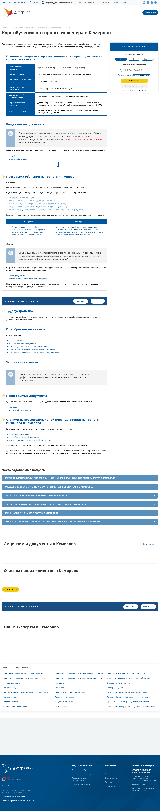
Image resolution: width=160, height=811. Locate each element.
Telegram (135, 790)
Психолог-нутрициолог (65, 697)
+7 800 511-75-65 (106, 3)
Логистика (59, 687)
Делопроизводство (115, 687)
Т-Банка (144, 90)
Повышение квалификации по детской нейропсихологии (131, 706)
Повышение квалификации (82, 774)
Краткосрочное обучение (81, 770)
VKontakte (136, 788)
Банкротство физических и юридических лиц (126, 673)
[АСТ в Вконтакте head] (145, 2)
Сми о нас (108, 774)
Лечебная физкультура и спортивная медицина (127, 697)
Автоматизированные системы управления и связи (25, 692)
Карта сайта (6, 786)
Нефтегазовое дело (11, 687)
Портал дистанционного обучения (15, 2)
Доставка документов (113, 786)
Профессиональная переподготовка (79, 779)
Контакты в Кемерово (143, 765)
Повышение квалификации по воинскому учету (23, 673)
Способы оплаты (111, 778)
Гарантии (108, 782)
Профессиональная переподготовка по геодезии (24, 678)
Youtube (144, 790)
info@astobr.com (138, 785)
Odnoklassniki (147, 788)
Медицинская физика (64, 702)
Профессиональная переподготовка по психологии (129, 702)
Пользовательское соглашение (13, 796)
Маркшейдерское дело (13, 683)
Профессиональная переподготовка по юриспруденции (79, 673)
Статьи (107, 770)
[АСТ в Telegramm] (152, 2)
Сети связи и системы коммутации (70, 692)
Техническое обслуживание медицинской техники (128, 678)
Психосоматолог (62, 706)
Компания (110, 765)
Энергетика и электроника (118, 683)
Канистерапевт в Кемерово (15, 706)
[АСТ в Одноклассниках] (148, 2)
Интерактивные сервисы (81, 784)
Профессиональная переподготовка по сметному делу (78, 678)
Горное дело (60, 683)
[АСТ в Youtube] (156, 2)
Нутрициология (9, 697)
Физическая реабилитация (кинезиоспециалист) (128, 692)
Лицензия (35, 2)
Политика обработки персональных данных (18, 801)
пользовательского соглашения (141, 74)
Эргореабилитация (11, 702)
